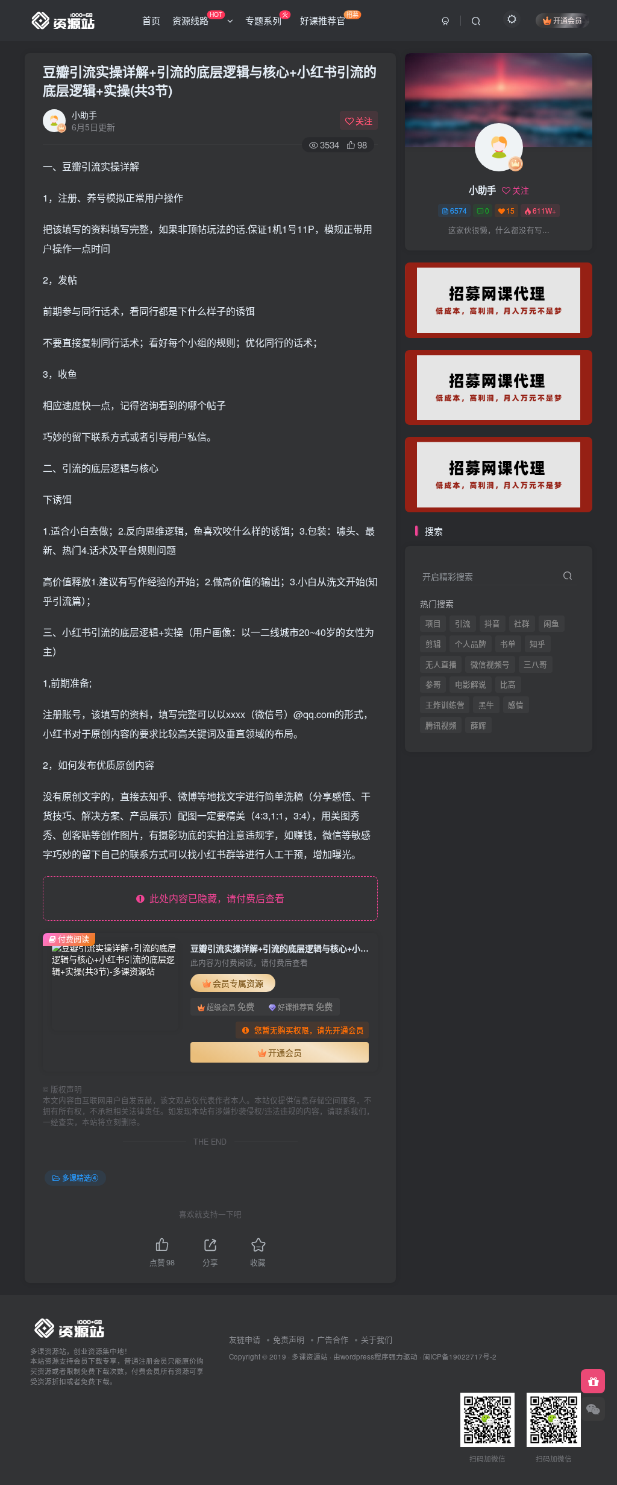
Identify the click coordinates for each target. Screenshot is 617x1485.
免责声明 (288, 1339)
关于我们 (376, 1339)
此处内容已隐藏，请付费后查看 (214, 898)
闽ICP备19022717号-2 (459, 1356)
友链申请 (244, 1339)
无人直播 (441, 664)
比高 (508, 684)
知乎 (537, 643)
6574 (458, 210)
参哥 (433, 684)
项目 (433, 623)
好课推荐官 (329, 18)
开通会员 (567, 20)
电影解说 (470, 684)
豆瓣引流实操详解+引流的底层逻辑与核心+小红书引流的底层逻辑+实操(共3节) (210, 81)
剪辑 (433, 643)
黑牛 (486, 704)
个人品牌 (470, 643)
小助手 (84, 115)
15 (510, 210)
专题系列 (266, 18)
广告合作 (332, 1339)
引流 (463, 623)
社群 (522, 623)
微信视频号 (490, 664)
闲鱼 (551, 623)
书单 (508, 643)
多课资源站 (310, 1356)
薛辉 (478, 254)
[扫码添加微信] (593, 1409)
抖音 (492, 623)
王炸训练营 (445, 704)
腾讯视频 (441, 254)
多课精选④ (80, 1177)
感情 (516, 704)
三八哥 (535, 664)
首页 (151, 20)
